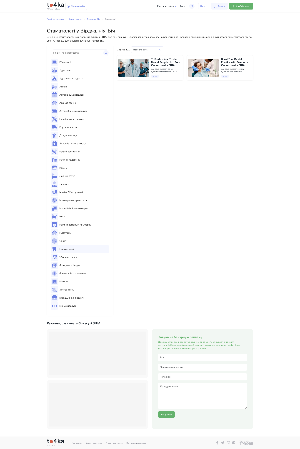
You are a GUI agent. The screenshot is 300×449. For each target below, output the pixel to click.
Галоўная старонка (55, 19)
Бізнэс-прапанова (94, 443)
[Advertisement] (97, 353)
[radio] (80, 62)
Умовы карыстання (114, 443)
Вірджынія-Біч (93, 19)
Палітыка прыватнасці (136, 443)
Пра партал (77, 443)
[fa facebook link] (217, 442)
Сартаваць (123, 49)
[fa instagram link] (228, 442)
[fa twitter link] (222, 442)
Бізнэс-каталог (75, 19)
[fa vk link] (233, 442)
